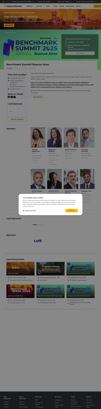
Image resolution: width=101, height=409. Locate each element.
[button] (29, 211)
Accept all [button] (71, 210)
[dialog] (50, 204)
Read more (31, 206)
